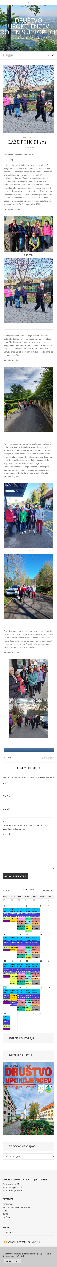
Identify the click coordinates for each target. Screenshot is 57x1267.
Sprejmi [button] (8, 1261)
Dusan (8, 757)
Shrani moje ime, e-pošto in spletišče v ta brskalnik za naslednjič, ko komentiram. (27, 827)
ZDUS (5, 1214)
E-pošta (7, 796)
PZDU (5, 1210)
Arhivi (6, 1227)
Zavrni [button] (17, 1261)
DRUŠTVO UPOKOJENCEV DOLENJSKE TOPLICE (28, 26)
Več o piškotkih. (18, 1256)
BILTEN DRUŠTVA (20, 1055)
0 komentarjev (48, 757)
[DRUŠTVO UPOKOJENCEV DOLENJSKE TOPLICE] (8, 55)
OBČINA (6, 1217)
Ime (5, 783)
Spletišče (7, 809)
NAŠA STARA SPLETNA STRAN (16, 1207)
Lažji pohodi (28, 137)
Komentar (7, 834)
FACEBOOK (8, 1204)
